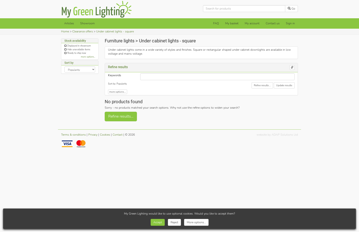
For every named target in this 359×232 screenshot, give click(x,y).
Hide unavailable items (78, 49)
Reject (174, 222)
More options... (196, 222)
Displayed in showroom (79, 45)
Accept (157, 222)
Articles (69, 23)
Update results (284, 85)
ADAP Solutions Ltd (285, 135)
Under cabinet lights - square (115, 31)
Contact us (273, 23)
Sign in (290, 23)
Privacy (92, 135)
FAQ (216, 23)
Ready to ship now (76, 53)
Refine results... (262, 85)
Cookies (105, 135)
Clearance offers (82, 31)
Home (65, 31)
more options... (88, 56)
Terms (73, 135)
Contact (118, 135)
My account (252, 23)
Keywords (114, 75)
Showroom (87, 23)
